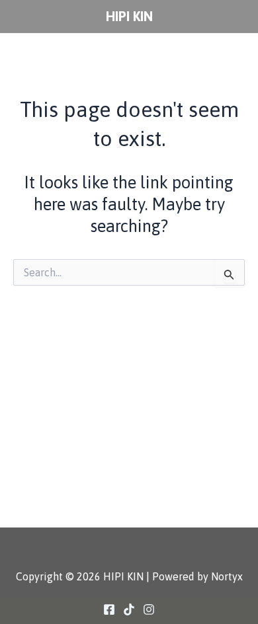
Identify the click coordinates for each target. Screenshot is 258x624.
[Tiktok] (129, 609)
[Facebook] (109, 609)
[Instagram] (149, 609)
